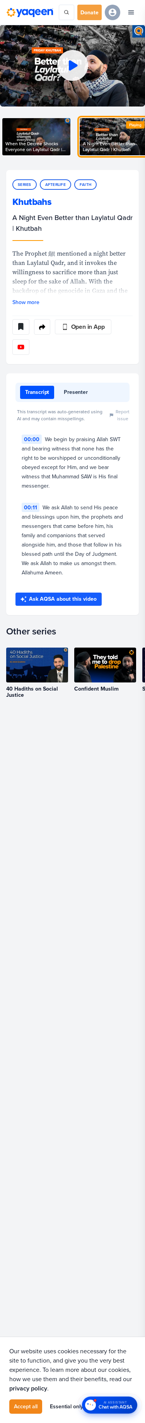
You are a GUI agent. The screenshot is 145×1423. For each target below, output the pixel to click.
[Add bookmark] (20, 327)
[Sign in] (112, 12)
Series (24, 184)
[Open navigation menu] (131, 12)
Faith (85, 184)
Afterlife (55, 184)
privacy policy (28, 1388)
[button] (72, 66)
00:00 (31, 439)
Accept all (26, 1406)
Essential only (66, 1406)
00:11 (30, 507)
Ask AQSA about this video (63, 599)
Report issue (123, 415)
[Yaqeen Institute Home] (29, 12)
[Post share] (42, 327)
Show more (25, 302)
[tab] (37, 392)
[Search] (66, 12)
